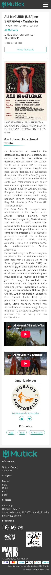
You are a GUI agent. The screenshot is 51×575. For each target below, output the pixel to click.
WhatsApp (7, 505)
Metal (5, 488)
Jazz (11, 432)
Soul (22, 432)
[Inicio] (15, 4)
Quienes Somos (10, 467)
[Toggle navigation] (45, 4)
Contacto (7, 470)
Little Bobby (11, 34)
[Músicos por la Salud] (10, 537)
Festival (6, 481)
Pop (4, 491)
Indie (4, 484)
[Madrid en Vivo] (34, 538)
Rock (4, 494)
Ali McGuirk (36, 432)
